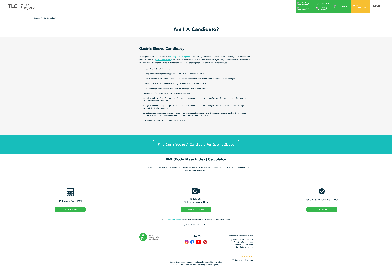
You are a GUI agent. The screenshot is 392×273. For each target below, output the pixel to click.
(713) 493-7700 (343, 6)
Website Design (179, 264)
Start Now (321, 209)
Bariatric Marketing (197, 264)
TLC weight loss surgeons (179, 57)
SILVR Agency (213, 264)
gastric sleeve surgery (163, 60)
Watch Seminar (196, 209)
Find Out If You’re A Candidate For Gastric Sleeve (196, 144)
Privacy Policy (216, 262)
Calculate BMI (70, 209)
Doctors (173, 220)
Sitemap (206, 262)
